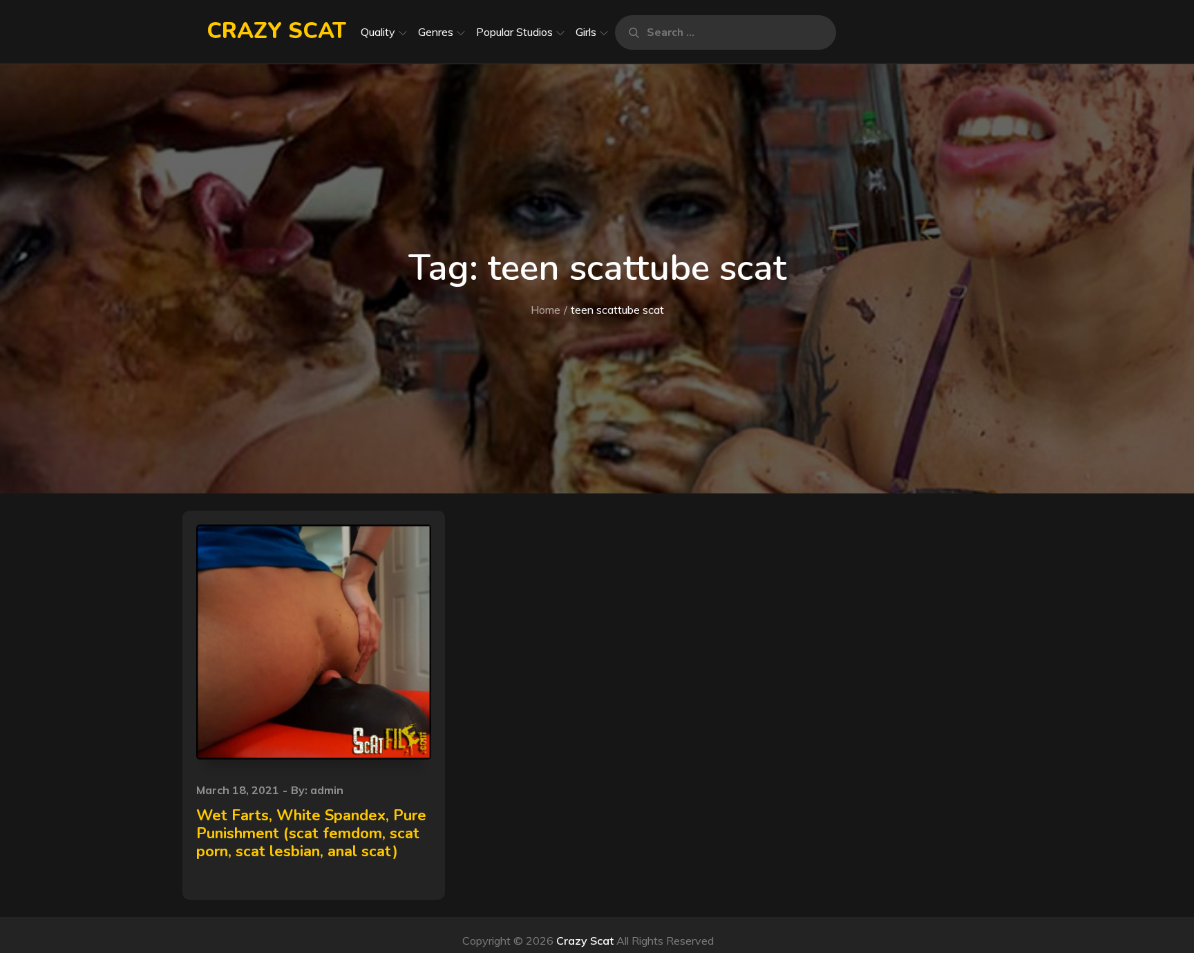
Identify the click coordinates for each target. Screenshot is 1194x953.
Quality (378, 32)
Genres (435, 32)
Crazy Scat (276, 31)
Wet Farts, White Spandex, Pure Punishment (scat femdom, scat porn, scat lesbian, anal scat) (311, 833)
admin (326, 790)
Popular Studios (514, 32)
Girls (586, 32)
